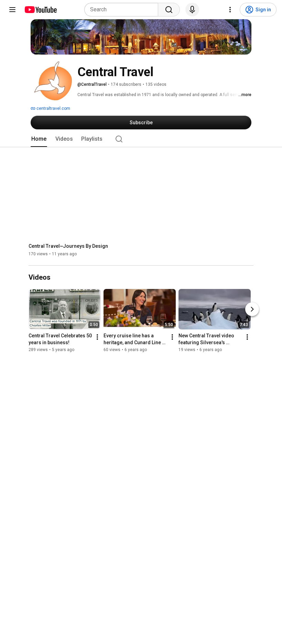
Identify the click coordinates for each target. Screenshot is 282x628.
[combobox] (123, 9)
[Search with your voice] (192, 9)
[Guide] (12, 9)
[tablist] (141, 139)
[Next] (252, 309)
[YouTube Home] (40, 9)
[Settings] (230, 9)
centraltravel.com (52, 108)
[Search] (169, 9)
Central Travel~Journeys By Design (68, 246)
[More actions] (97, 337)
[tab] (39, 139)
